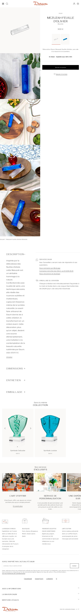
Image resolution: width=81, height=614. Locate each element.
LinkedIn (49, 579)
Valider (74, 566)
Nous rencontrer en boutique (49, 273)
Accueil (2, 239)
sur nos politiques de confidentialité (13, 573)
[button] (78, 4)
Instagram (39, 579)
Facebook (28, 579)
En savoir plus (18, 506)
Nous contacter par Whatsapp (49, 268)
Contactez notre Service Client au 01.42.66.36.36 (56, 271)
